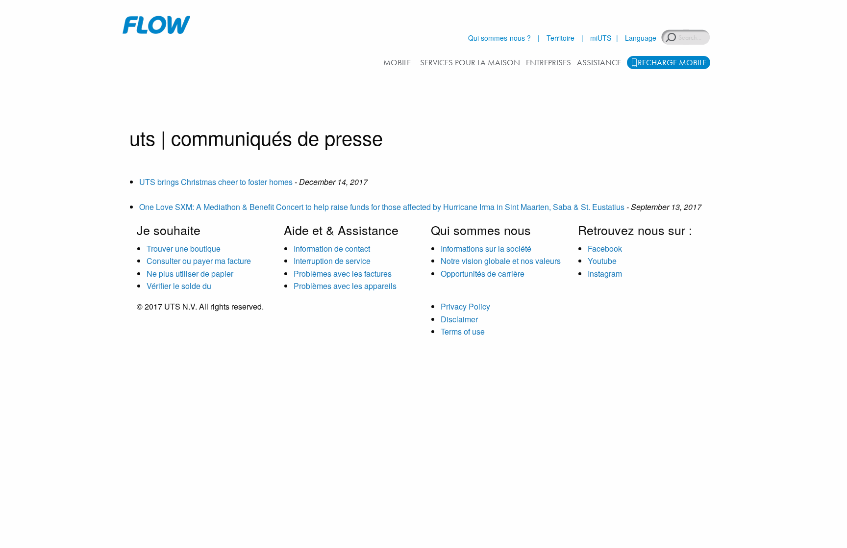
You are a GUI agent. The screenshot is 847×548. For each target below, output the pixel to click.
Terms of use (463, 331)
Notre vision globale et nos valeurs (501, 260)
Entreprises (548, 62)
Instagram (605, 273)
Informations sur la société (486, 248)
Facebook (605, 248)
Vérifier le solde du (179, 285)
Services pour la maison (470, 62)
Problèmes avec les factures (343, 273)
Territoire (560, 38)
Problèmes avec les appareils (345, 285)
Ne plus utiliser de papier (190, 273)
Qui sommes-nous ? (499, 38)
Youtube (602, 260)
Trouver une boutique (184, 248)
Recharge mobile (672, 62)
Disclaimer (459, 319)
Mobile (397, 62)
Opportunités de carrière (482, 273)
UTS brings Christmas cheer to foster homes (216, 181)
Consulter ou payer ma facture (199, 260)
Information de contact (332, 248)
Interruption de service (332, 260)
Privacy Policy (465, 306)
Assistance (599, 62)
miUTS (600, 38)
